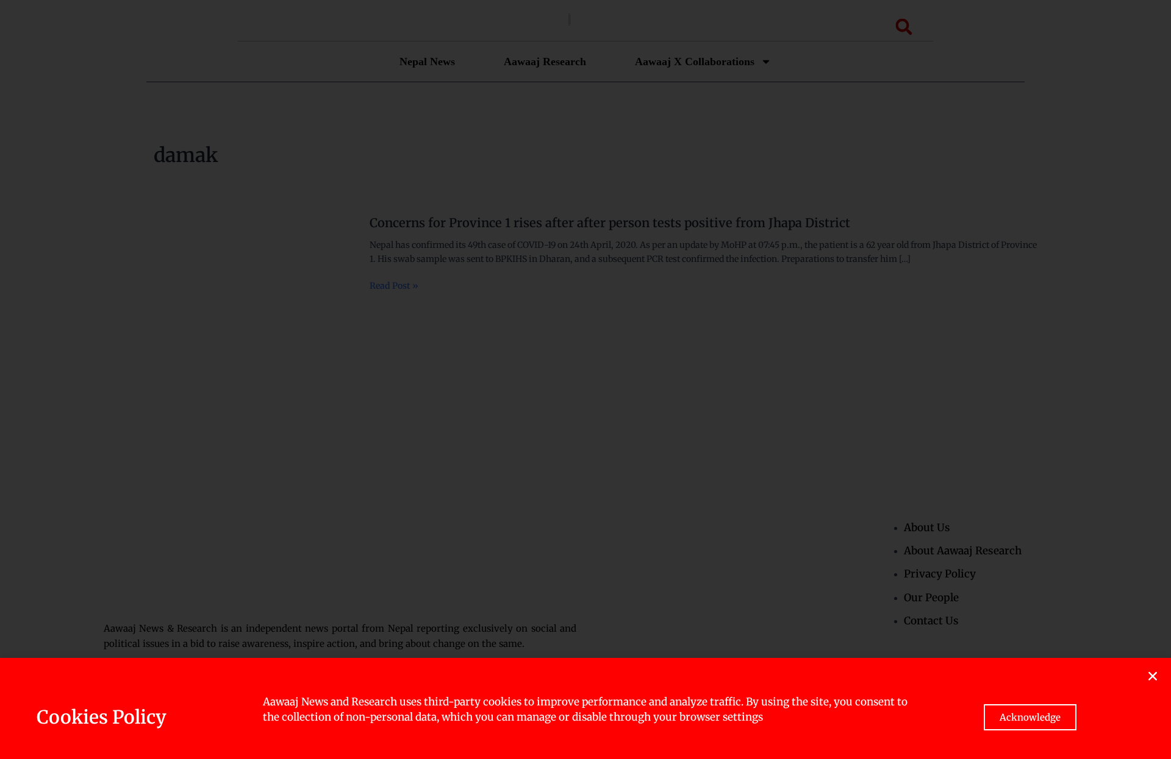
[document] (585, 379)
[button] (1153, 676)
